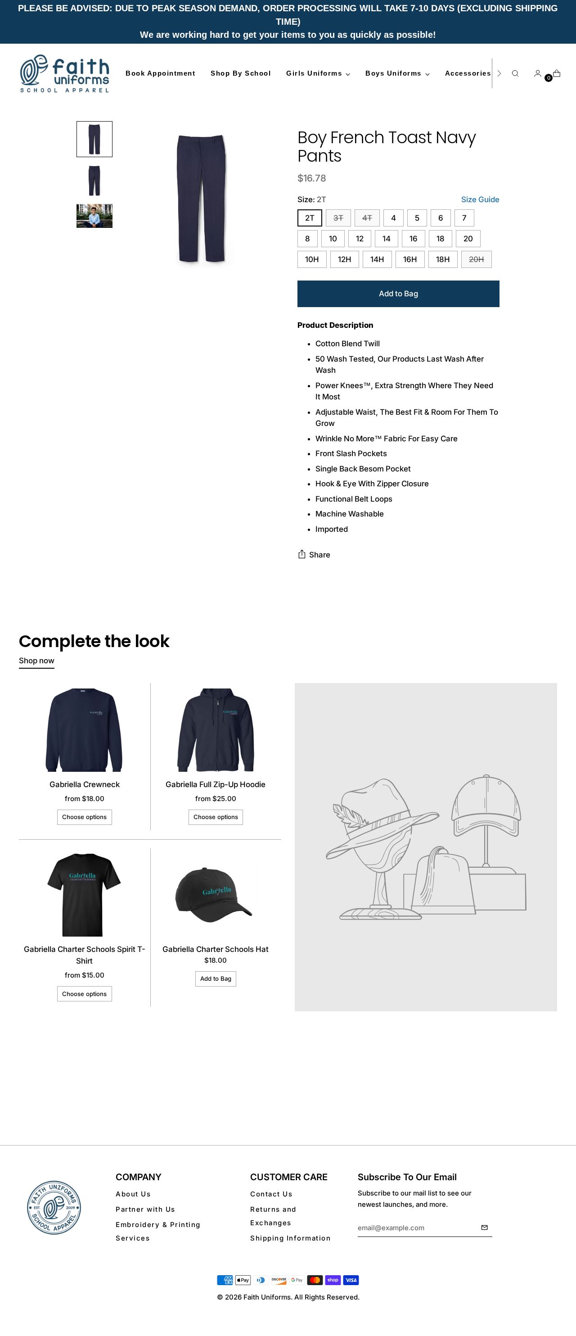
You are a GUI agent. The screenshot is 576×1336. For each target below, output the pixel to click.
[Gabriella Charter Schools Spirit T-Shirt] (84, 895)
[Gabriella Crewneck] (84, 730)
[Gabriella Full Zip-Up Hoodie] (215, 730)
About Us (133, 1194)
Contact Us (271, 1194)
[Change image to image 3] (94, 216)
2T (310, 217)
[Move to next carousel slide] (549, 1096)
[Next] (499, 73)
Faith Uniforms (267, 1297)
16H (410, 259)
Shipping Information (290, 1238)
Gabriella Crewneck (85, 784)
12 (360, 238)
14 (386, 238)
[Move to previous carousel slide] (528, 1096)
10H (312, 259)
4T (367, 217)
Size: (311, 199)
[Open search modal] (515, 73)
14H (377, 259)
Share (319, 554)
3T (338, 217)
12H (344, 259)
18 (440, 238)
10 (333, 238)
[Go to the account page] (534, 73)
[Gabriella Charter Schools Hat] (215, 895)
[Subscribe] (484, 1228)
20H (476, 259)
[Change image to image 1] (94, 139)
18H (443, 259)
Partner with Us (146, 1209)
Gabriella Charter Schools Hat (215, 949)
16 (414, 238)
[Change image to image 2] (94, 181)
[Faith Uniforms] (65, 73)
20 (468, 238)
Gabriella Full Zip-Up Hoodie (216, 784)
